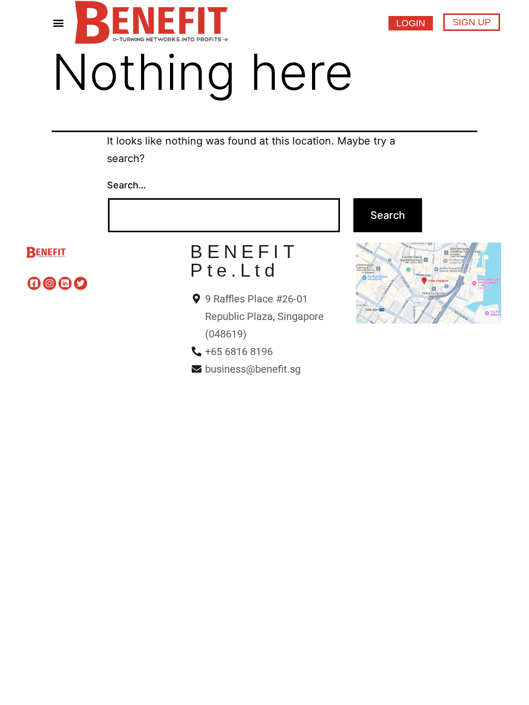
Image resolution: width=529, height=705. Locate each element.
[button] (58, 22)
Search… (126, 185)
